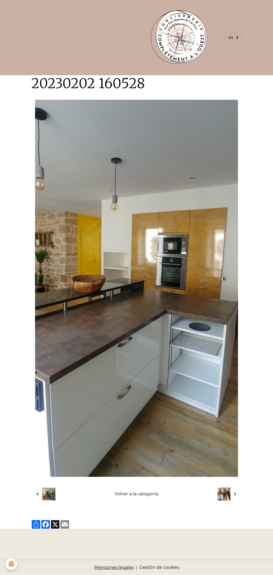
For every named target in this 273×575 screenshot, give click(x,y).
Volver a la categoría (136, 493)
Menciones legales (114, 567)
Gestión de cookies (159, 567)
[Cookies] (11, 564)
